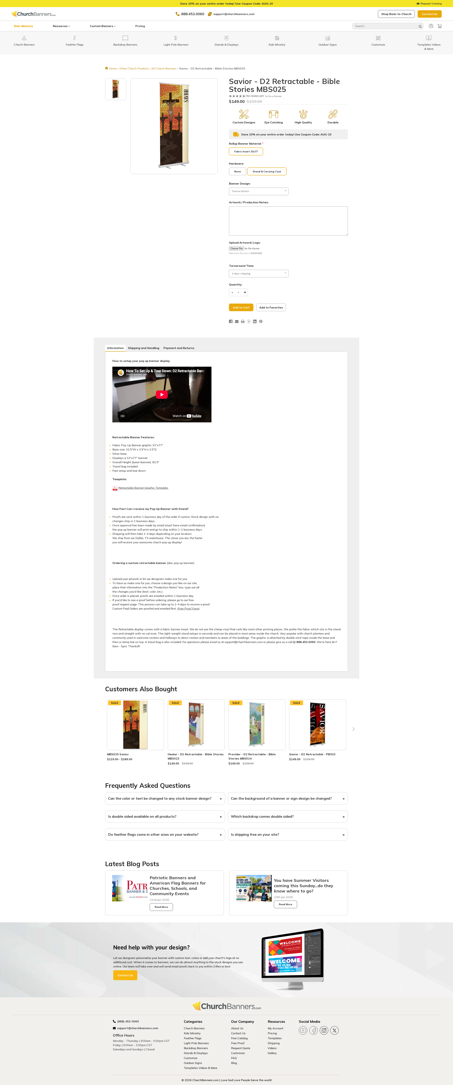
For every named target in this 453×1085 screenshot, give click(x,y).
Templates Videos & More (200, 1068)
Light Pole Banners (196, 1043)
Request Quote (240, 1048)
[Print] (243, 321)
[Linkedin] (255, 321)
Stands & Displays (196, 1053)
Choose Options (135, 729)
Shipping (274, 1043)
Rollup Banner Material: (246, 143)
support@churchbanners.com (233, 14)
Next (352, 730)
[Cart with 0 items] (439, 26)
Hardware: (236, 163)
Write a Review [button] (273, 96)
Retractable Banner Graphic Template (143, 488)
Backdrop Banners (196, 1048)
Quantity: (235, 284)
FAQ (234, 1058)
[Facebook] (231, 321)
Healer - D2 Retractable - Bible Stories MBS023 (196, 756)
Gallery (272, 1053)
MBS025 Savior (118, 754)
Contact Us (429, 14)
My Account (275, 1028)
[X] (249, 321)
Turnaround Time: (241, 265)
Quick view (135, 720)
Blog (234, 1063)
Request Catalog (431, 3)
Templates (275, 1038)
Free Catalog (239, 1038)
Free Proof (238, 1043)
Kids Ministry (23, 26)
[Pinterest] (261, 321)
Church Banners (194, 1028)
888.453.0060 (192, 14)
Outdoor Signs (193, 1063)
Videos (272, 1048)
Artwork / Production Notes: (249, 202)
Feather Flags (193, 1038)
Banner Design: (239, 183)
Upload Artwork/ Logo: (244, 242)
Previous (100, 730)
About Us (237, 1028)
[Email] (237, 321)
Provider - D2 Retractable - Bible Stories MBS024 (252, 756)
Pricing (140, 26)
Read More (161, 907)
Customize (190, 1058)
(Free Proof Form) (188, 608)
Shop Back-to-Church (396, 14)
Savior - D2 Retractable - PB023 (312, 754)
